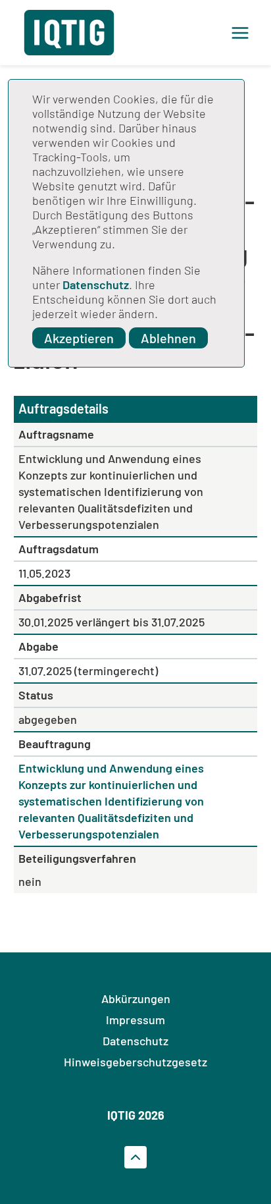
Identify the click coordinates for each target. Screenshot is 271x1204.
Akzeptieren (79, 338)
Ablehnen (168, 338)
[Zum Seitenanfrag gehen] (135, 1157)
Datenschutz (95, 284)
